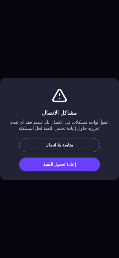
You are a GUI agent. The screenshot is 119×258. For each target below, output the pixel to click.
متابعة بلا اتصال (59, 145)
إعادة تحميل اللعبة (59, 164)
